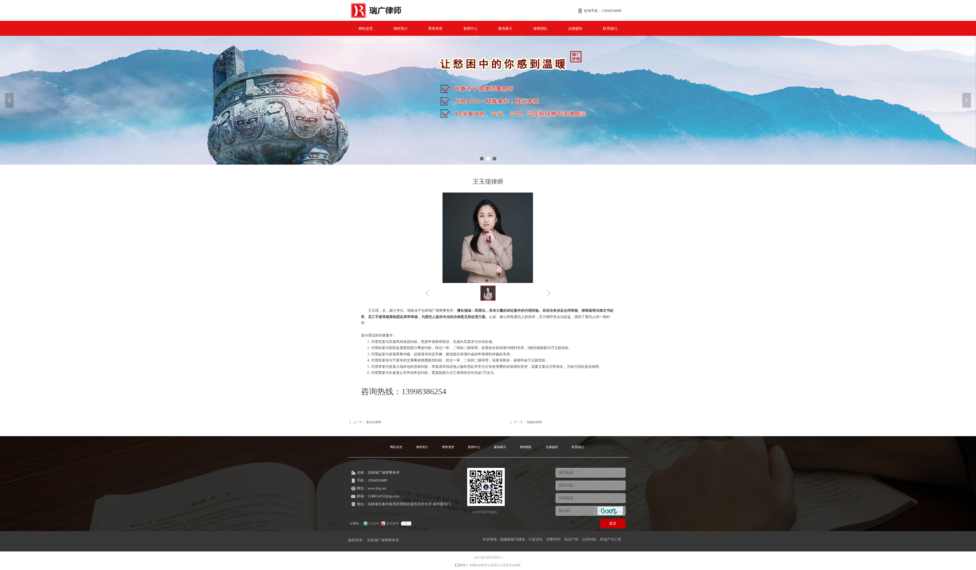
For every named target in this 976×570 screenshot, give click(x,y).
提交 (612, 523)
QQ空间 (374, 523)
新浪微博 (392, 523)
